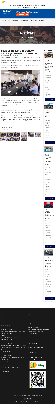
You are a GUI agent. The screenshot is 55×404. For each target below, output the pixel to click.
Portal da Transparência (17, 5)
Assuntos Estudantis (7, 24)
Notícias (30, 37)
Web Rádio (31, 24)
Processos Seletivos (21, 24)
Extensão (41, 20)
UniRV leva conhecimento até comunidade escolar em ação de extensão (49, 66)
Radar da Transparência (36, 359)
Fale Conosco (35, 5)
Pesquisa (33, 20)
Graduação (15, 20)
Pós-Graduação (25, 20)
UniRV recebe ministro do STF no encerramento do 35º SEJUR (49, 214)
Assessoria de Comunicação (37, 350)
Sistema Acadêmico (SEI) (25, 7)
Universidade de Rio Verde (24, 401)
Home (24, 37)
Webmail (43, 5)
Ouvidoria (27, 5)
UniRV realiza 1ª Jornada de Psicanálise (48, 114)
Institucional (5, 20)
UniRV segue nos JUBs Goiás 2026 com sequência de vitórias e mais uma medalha (48, 160)
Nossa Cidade (33, 352)
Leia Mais (49, 99)
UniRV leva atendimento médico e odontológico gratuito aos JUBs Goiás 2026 (49, 263)
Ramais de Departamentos (36, 347)
